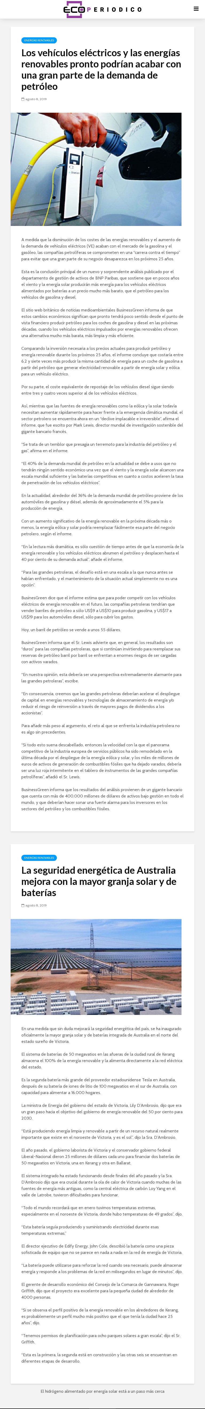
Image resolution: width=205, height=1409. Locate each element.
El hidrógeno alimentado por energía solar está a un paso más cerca (102, 1391)
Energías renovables (39, 40)
